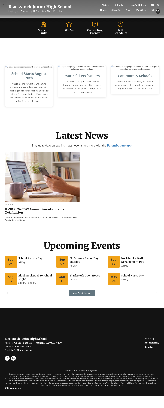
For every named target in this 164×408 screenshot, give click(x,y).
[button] (120, 5)
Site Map (149, 338)
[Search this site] (158, 5)
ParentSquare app (119, 145)
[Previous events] (7, 293)
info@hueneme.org (22, 350)
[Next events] (156, 293)
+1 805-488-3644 (21, 346)
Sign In (149, 347)
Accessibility (152, 342)
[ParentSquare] (81, 388)
